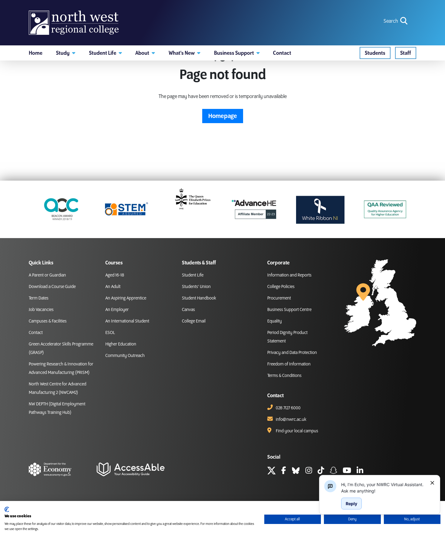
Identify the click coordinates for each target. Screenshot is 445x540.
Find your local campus (297, 431)
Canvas (188, 309)
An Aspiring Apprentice (125, 298)
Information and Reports (289, 275)
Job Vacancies (41, 309)
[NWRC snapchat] (333, 471)
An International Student (127, 321)
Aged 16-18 (114, 275)
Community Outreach (125, 355)
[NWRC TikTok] (321, 471)
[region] (383, 487)
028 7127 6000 (288, 408)
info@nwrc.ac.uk (291, 419)
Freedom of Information (289, 364)
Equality (274, 321)
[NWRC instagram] (308, 471)
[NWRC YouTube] (347, 471)
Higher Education (120, 344)
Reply (351, 503)
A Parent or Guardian (47, 275)
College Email (194, 321)
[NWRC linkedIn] (360, 471)
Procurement (279, 298)
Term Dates (38, 298)
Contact (36, 332)
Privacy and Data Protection (292, 352)
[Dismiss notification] (432, 482)
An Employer (117, 309)
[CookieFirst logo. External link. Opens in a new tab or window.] (7, 509)
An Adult (112, 286)
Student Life (192, 275)
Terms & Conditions (284, 375)
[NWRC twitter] (271, 471)
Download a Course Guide (52, 286)
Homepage (222, 116)
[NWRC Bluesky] (296, 471)
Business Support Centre (289, 309)
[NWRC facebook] (283, 471)
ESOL (110, 332)
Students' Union (196, 286)
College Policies (281, 286)
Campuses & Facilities (48, 321)
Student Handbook (199, 298)
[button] (65, 53)
